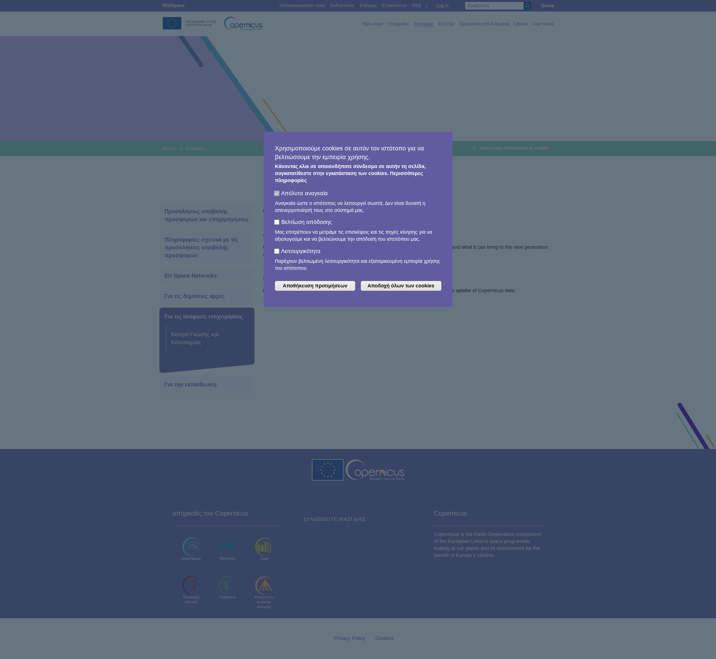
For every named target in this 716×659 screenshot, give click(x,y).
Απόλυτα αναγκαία (304, 193)
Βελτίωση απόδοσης (306, 222)
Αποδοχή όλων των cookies (401, 286)
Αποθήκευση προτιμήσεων (315, 286)
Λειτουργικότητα (301, 251)
